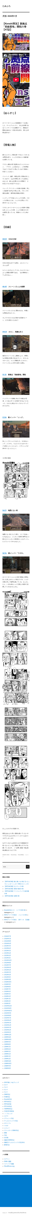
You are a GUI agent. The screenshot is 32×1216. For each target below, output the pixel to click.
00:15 (4, 239)
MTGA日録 (7, 1104)
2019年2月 (7, 1058)
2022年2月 (7, 974)
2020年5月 (7, 1022)
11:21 (4, 375)
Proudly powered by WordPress (17, 1212)
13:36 (4, 417)
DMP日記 (7, 1094)
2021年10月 (7, 982)
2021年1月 (7, 1003)
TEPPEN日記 (8, 1109)
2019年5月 (7, 1051)
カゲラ (6, 1116)
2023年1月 (7, 958)
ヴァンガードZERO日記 (11, 1130)
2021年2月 (7, 1001)
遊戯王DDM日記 (9, 1140)
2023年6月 (7, 948)
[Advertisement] (16, 1191)
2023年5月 (7, 950)
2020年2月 (7, 1030)
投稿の (7, 1161)
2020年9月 (7, 1013)
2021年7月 (7, 989)
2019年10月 (7, 1039)
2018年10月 (7, 1063)
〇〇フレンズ (8, 1113)
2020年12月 (8, 1006)
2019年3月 (7, 1056)
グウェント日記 (9, 1118)
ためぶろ (6, 6)
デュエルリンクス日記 (11, 1121)
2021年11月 (7, 979)
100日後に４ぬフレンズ (11, 1082)
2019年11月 (7, 1037)
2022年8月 (7, 962)
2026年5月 (7, 938)
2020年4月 (7, 1025)
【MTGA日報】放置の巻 (11, 896)
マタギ (6, 1125)
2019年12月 (7, 1034)
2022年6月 (7, 967)
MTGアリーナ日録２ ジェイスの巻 (15, 915)
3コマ (6, 1087)
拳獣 (5, 1133)
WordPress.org (9, 1166)
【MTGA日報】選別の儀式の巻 (14, 889)
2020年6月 (7, 1020)
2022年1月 (7, 977)
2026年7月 (7, 936)
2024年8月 (7, 941)
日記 (5, 1135)
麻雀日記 (7, 1145)
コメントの (9, 1164)
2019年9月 (7, 1042)
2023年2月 (7, 955)
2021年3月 (7, 998)
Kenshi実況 (21, 855)
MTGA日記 (7, 1101)
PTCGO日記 (8, 1106)
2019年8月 (7, 1044)
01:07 (4, 287)
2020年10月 (8, 1010)
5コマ (6, 1092)
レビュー (7, 1128)
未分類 (6, 1137)
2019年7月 (7, 1046)
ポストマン (7, 1123)
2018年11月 (7, 1061)
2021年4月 (7, 996)
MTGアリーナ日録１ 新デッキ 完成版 (16, 919)
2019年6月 (7, 1049)
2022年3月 (7, 972)
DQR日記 (7, 1097)
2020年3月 (7, 1027)
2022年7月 (7, 965)
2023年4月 (7, 953)
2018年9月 (7, 1066)
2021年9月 (7, 984)
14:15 (4, 510)
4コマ (6, 1089)
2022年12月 (8, 960)
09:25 (4, 332)
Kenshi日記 (14, 855)
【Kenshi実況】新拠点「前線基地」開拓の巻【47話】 (14, 26)
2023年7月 (7, 946)
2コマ (6, 1085)
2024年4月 (7, 943)
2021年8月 (7, 986)
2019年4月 (7, 1054)
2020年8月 (7, 1015)
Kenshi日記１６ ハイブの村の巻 (15, 910)
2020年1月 (7, 1032)
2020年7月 (7, 1018)
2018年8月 (7, 1068)
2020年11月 (7, 1008)
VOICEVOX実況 (9, 1111)
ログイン (7, 1159)
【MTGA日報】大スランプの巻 (14, 886)
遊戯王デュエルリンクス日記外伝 (14, 1142)
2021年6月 (7, 991)
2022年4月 (7, 970)
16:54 (4, 553)
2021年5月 (7, 994)
